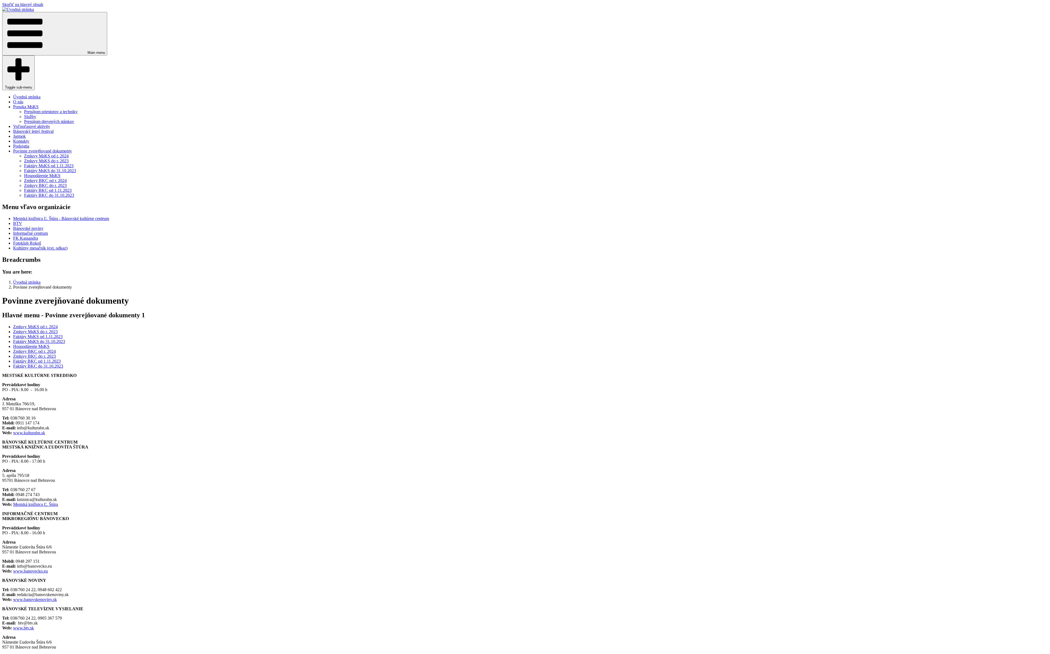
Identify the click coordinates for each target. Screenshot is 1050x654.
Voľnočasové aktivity (31, 126)
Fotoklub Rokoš (27, 243)
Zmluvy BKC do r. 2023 (45, 185)
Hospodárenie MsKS (42, 175)
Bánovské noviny (28, 228)
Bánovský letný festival (33, 131)
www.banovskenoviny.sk (35, 599)
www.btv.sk (23, 628)
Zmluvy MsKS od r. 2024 (46, 156)
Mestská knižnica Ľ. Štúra (35, 504)
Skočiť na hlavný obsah (22, 4)
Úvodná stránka (26, 97)
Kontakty (21, 141)
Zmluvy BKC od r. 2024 (45, 180)
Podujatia (21, 146)
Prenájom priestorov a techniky (51, 111)
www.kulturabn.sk (29, 432)
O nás (18, 101)
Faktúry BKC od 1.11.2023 (48, 190)
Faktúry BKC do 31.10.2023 (49, 195)
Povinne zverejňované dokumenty (42, 151)
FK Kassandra (25, 238)
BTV (17, 223)
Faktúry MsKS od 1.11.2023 (49, 165)
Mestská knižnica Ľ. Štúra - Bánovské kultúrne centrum (61, 218)
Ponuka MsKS (26, 106)
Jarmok (19, 136)
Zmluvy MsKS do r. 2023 (46, 161)
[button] (54, 33)
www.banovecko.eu (30, 571)
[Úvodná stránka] (18, 9)
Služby (30, 116)
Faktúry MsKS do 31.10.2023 (50, 170)
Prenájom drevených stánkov (49, 121)
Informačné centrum (30, 233)
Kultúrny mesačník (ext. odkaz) (40, 248)
